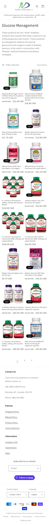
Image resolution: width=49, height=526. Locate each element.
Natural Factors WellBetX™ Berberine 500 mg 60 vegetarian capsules (34, 344)
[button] (5, 6)
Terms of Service (12, 428)
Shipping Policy (12, 411)
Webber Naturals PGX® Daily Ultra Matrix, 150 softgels (35, 274)
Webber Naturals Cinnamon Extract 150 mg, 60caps (35, 133)
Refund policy (15, 516)
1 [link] (17, 360)
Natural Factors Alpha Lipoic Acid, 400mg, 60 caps (12, 133)
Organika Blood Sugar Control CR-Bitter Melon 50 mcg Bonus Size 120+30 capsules (13, 96)
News (7, 453)
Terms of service (40, 516)
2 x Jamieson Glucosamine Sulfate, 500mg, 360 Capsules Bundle (12, 344)
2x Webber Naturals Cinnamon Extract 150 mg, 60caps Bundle (13, 308)
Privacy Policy (11, 422)
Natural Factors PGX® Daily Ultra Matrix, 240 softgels (11, 167)
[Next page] (31, 360)
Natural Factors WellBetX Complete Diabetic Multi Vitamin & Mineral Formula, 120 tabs (34, 97)
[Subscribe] (37, 468)
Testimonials (10, 447)
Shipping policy (25, 520)
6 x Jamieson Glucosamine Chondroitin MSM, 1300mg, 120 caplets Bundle (13, 239)
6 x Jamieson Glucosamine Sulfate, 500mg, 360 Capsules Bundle (12, 203)
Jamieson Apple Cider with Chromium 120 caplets (34, 202)
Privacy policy (27, 516)
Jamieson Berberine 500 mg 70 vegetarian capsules (36, 308)
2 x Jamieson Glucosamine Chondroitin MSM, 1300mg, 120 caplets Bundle (36, 239)
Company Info (11, 442)
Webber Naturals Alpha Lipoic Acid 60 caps (12, 274)
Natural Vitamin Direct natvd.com (23, 513)
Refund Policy (11, 417)
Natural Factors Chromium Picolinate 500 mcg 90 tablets (35, 167)
